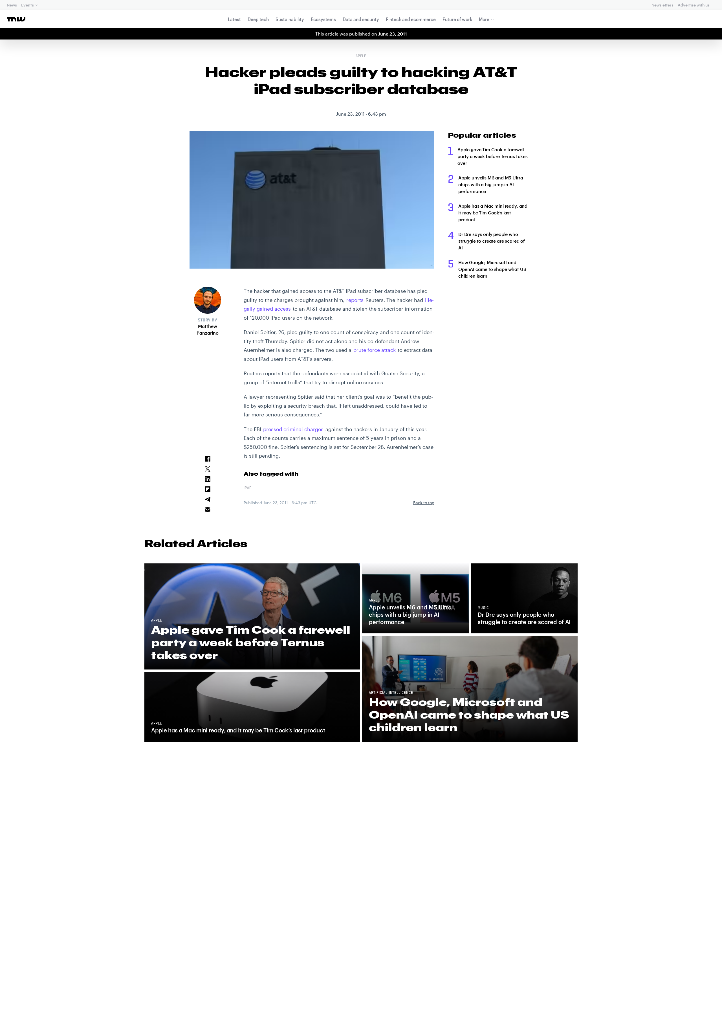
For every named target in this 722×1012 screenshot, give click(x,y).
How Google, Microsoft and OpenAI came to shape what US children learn (492, 269)
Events (27, 5)
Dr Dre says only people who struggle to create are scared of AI (491, 240)
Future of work (457, 19)
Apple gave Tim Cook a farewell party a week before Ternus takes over (492, 156)
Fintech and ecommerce (411, 19)
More (484, 19)
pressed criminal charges (293, 429)
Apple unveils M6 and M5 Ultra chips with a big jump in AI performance (490, 184)
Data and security (361, 19)
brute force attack (374, 350)
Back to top (423, 502)
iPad (248, 488)
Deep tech (258, 19)
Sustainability (290, 19)
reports (355, 300)
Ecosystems (323, 19)
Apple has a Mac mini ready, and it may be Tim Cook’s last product (492, 212)
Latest (234, 19)
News (12, 5)
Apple (361, 56)
